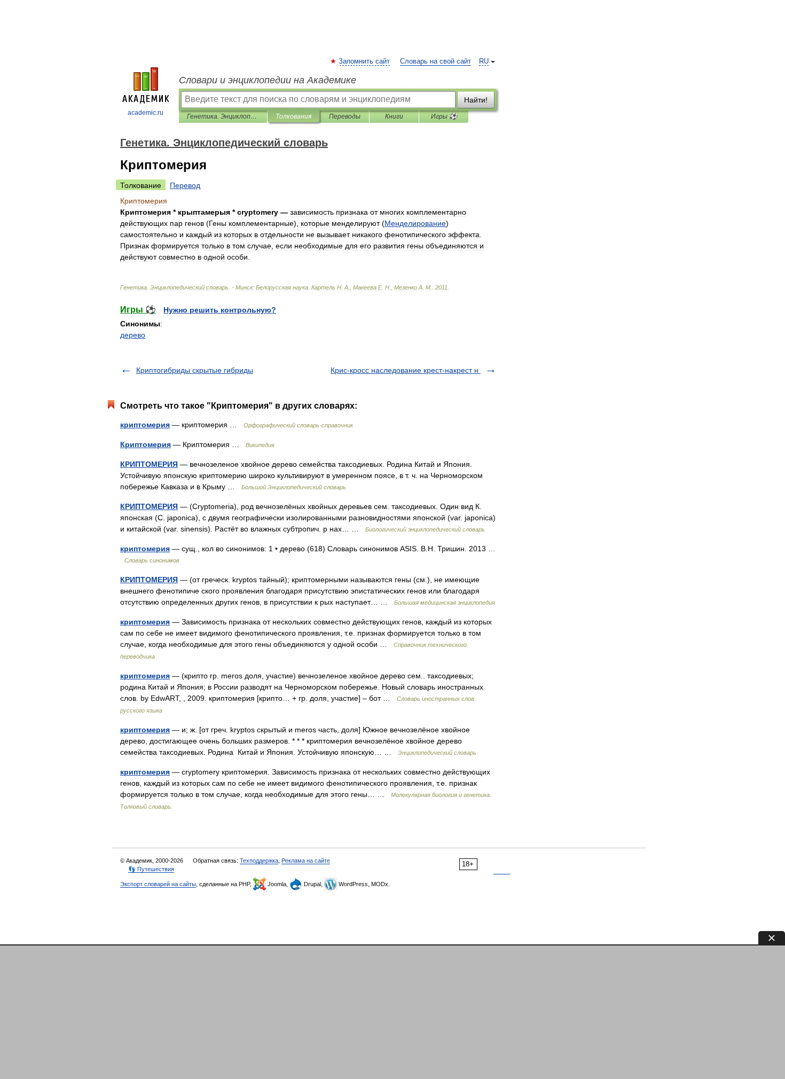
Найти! (476, 100)
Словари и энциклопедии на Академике (267, 80)
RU (484, 61)
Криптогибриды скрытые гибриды (194, 370)
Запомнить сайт (365, 61)
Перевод (185, 185)
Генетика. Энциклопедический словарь (223, 116)
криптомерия (145, 424)
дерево (132, 335)
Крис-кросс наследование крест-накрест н (406, 370)
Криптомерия (145, 444)
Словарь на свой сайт (435, 61)
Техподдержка (259, 860)
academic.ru (145, 112)
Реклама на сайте (305, 860)
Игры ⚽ (444, 116)
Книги (394, 116)
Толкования (293, 116)
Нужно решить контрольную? (219, 310)
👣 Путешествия (151, 869)
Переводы (344, 116)
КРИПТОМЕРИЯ (149, 464)
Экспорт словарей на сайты (158, 884)
